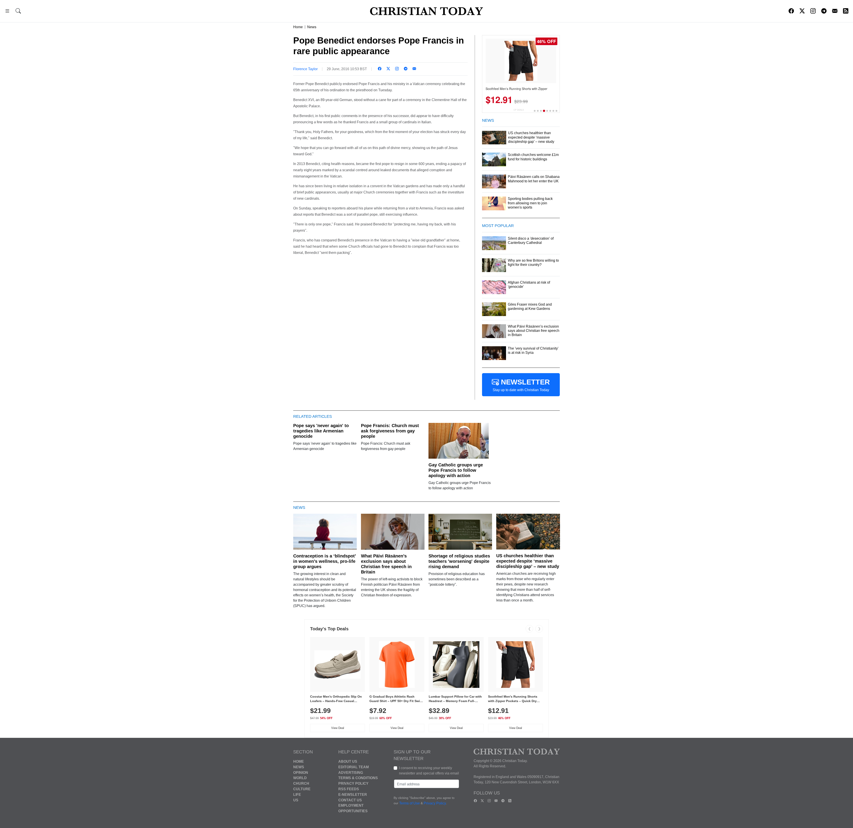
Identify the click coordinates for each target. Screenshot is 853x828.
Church (301, 783)
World (300, 778)
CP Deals (519, 109)
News (311, 27)
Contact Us (350, 800)
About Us (347, 761)
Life (297, 794)
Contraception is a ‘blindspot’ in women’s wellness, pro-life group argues (324, 561)
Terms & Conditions (358, 778)
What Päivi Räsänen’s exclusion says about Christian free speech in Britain (386, 563)
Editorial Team (353, 767)
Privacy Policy (353, 783)
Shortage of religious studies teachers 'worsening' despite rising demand (459, 561)
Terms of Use (409, 803)
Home (298, 27)
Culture (302, 789)
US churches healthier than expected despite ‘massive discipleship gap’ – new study (527, 561)
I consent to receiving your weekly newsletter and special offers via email (429, 770)
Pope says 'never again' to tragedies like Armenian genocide (321, 431)
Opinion (300, 772)
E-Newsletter (352, 794)
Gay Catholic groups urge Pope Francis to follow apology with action (455, 470)
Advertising (350, 772)
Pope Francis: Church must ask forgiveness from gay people (390, 431)
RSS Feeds (348, 789)
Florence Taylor (305, 69)
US (295, 800)
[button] (7, 12)
